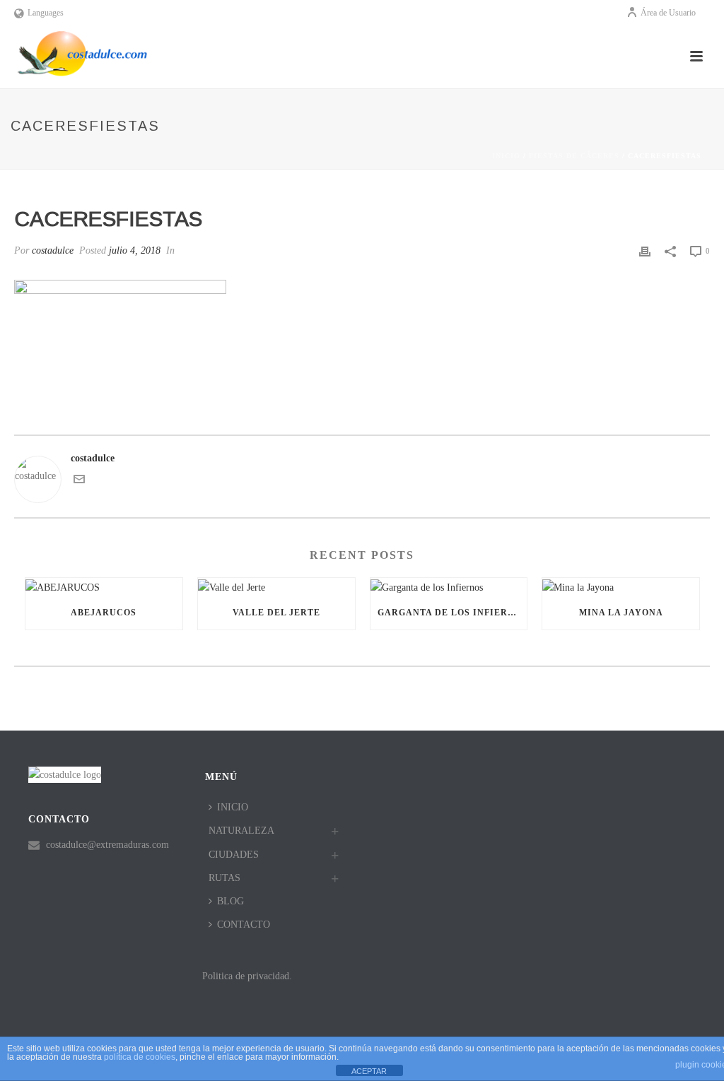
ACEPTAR (369, 1071)
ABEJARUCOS (103, 613)
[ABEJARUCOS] (103, 586)
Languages (46, 13)
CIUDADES (234, 854)
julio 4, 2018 (134, 250)
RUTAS (224, 878)
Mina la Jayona (621, 613)
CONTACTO (243, 924)
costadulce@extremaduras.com (107, 844)
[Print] (644, 250)
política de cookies (139, 1057)
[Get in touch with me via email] (79, 481)
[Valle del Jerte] (276, 586)
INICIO (232, 807)
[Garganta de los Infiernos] (448, 586)
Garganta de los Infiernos (452, 613)
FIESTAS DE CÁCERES (574, 156)
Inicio (506, 156)
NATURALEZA (241, 830)
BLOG (230, 901)
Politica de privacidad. (247, 976)
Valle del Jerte (276, 613)
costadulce (53, 250)
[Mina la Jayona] (620, 586)
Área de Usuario (668, 13)
